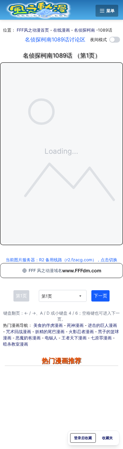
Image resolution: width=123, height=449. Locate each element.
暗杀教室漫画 (15, 344)
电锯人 (51, 337)
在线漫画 (61, 29)
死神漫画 (75, 325)
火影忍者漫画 (81, 331)
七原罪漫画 (101, 337)
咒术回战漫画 (18, 331)
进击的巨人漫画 (102, 325)
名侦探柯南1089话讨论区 (55, 39)
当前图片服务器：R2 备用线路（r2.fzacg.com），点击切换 (61, 259)
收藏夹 (107, 438)
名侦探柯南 (84, 29)
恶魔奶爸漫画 (28, 337)
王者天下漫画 (74, 337)
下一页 (100, 296)
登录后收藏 (83, 438)
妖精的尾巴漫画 (49, 331)
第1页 (21, 296)
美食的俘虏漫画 (48, 325)
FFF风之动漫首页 (33, 29)
